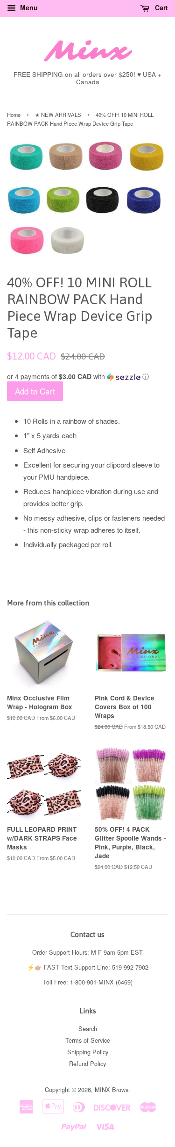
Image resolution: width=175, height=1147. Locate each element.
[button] (87, 376)
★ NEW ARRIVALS (58, 114)
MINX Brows (111, 1089)
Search (87, 1028)
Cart (160, 7)
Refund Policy (87, 1063)
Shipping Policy (87, 1051)
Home (14, 114)
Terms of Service (87, 1040)
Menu (28, 7)
